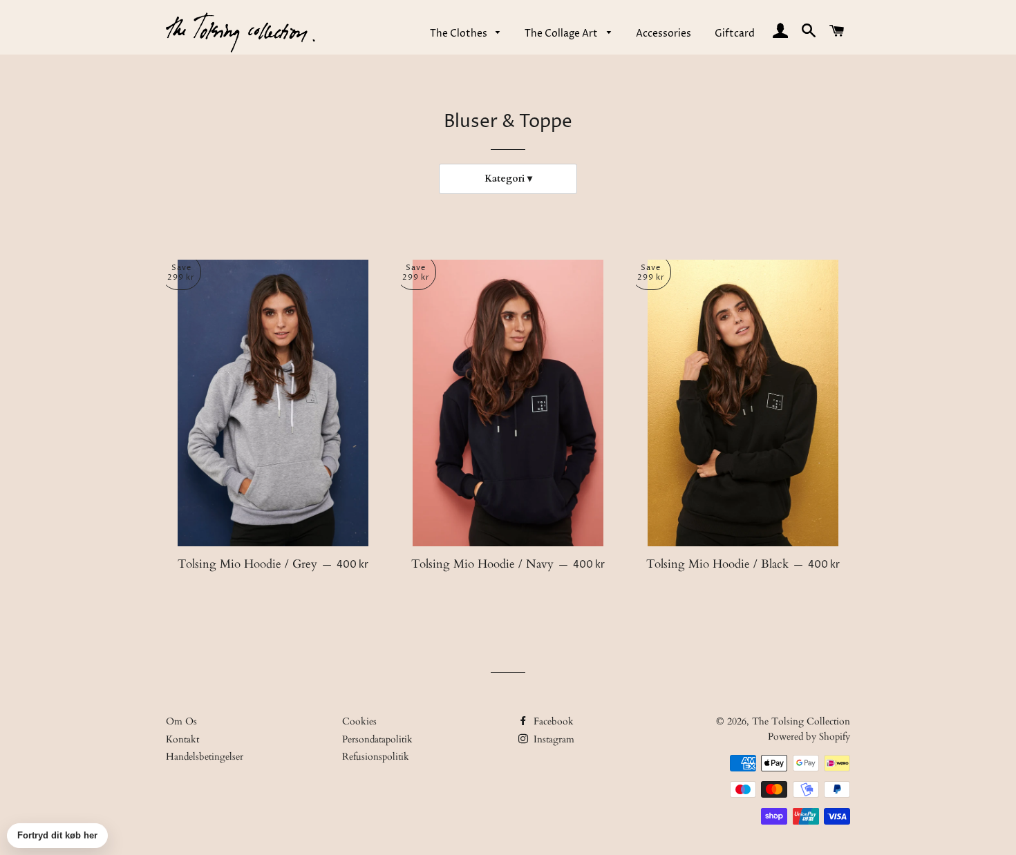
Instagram (552, 739)
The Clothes (459, 33)
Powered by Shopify (809, 736)
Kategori (505, 178)
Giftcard (735, 33)
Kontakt (182, 739)
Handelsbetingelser (204, 756)
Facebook (552, 721)
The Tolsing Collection (801, 721)
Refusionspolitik (375, 756)
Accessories (663, 33)
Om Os (181, 721)
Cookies (359, 721)
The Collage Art (562, 33)
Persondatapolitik (377, 739)
